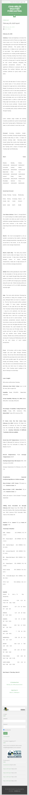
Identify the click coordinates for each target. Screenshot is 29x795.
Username (5, 718)
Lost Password (6, 736)
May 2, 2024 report (7, 781)
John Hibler (8, 29)
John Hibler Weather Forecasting (14, 8)
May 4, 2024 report (7, 777)
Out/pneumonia (5, 2)
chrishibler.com (17, 791)
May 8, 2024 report (7, 769)
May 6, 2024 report (7, 773)
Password (5, 724)
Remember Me (7, 730)
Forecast (6, 20)
